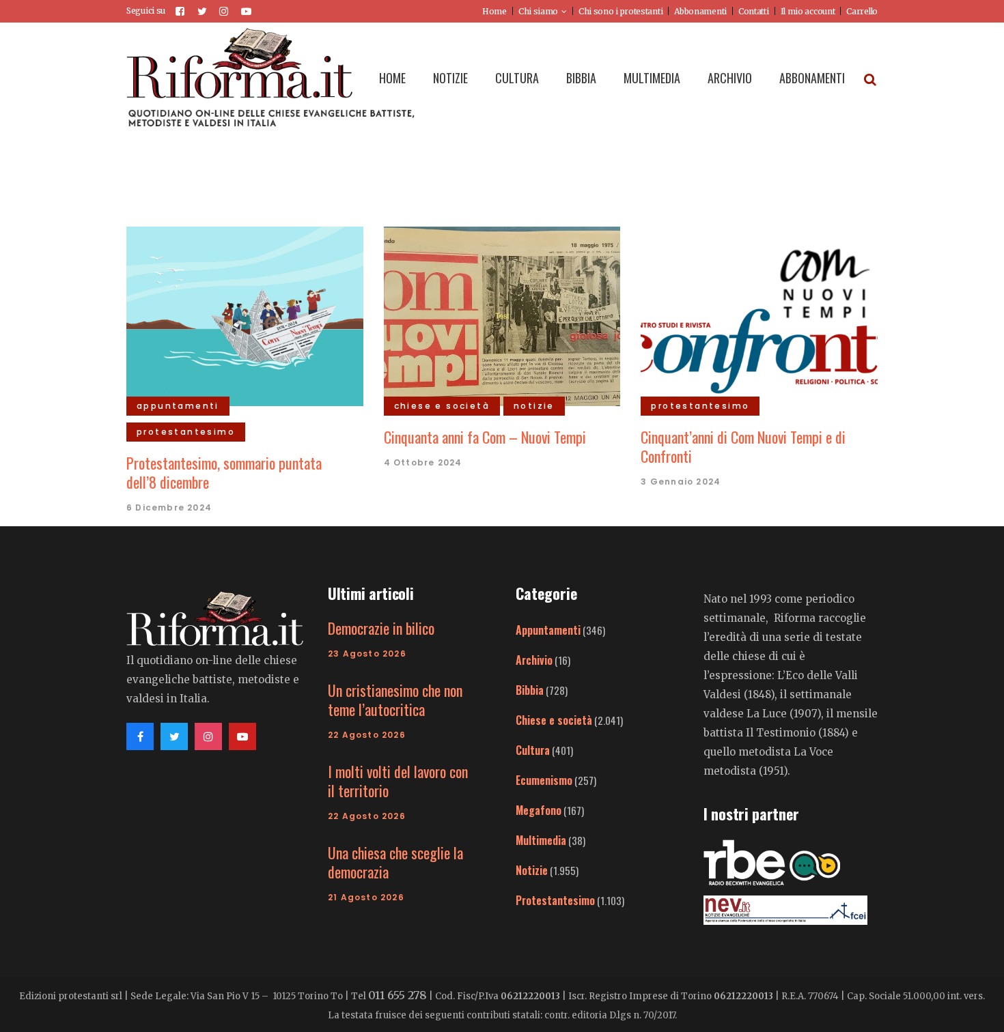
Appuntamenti (548, 630)
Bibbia (530, 690)
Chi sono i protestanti (620, 11)
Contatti (753, 11)
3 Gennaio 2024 (681, 481)
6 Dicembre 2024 (169, 507)
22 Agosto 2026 (367, 735)
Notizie (532, 870)
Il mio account (808, 11)
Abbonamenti (700, 11)
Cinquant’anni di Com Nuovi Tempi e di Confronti (743, 446)
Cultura (533, 750)
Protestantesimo (555, 900)
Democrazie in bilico (381, 628)
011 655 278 (397, 995)
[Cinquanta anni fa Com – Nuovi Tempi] (502, 314)
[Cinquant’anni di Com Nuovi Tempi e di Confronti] (759, 314)
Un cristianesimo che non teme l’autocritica (395, 699)
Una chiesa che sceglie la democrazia (395, 862)
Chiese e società (554, 720)
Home (494, 11)
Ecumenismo (544, 780)
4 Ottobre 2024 (423, 462)
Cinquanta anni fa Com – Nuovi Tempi (485, 437)
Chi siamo (538, 11)
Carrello (862, 11)
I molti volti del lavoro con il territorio (398, 780)
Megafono (538, 810)
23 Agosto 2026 (367, 653)
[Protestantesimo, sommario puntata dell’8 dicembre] (244, 314)
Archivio (534, 660)
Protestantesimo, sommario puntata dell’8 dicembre (224, 472)
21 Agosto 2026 (366, 897)
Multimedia (541, 840)
